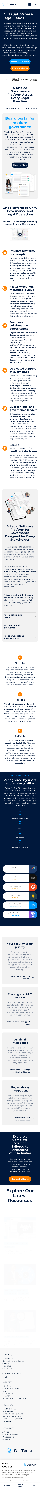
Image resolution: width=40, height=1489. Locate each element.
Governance (22, 1337)
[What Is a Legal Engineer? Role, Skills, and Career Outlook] (20, 1274)
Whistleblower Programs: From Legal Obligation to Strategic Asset (19, 1343)
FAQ (4, 1391)
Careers (5, 1363)
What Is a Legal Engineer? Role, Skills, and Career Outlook (20, 1298)
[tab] (13, 108)
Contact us (7, 1368)
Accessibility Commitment (14, 1398)
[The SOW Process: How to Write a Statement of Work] (20, 1228)
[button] (35, 4)
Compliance (7, 1393)
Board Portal (7, 1411)
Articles (5, 1432)
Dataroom (6, 1421)
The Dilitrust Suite (10, 1409)
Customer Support (10, 1388)
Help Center (7, 1386)
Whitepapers (8, 1437)
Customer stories (10, 1434)
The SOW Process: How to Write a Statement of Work (20, 1252)
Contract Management (16, 1244)
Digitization (10, 1294)
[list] (20, 80)
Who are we (7, 1358)
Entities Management (12, 1419)
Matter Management (11, 1416)
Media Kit (6, 1366)
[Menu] (29, 4)
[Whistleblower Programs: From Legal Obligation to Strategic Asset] (20, 1321)
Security (6, 1396)
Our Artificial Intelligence (13, 1361)
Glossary (9, 1247)
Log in (5, 1377)
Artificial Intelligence (16, 1290)
